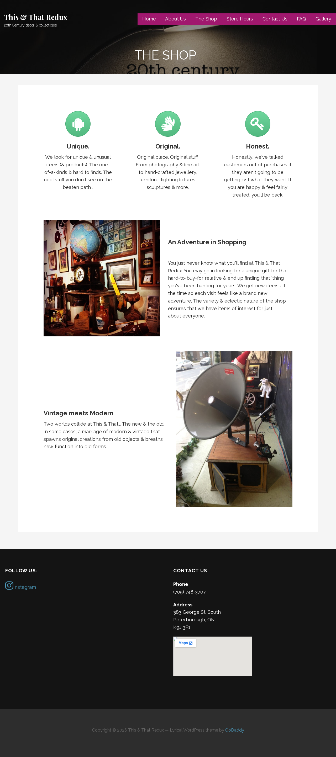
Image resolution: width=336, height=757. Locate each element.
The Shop (206, 19)
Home (149, 19)
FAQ (301, 19)
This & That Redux (35, 17)
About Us (175, 19)
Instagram (24, 587)
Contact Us (274, 19)
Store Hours (240, 19)
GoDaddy (234, 730)
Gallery (323, 19)
